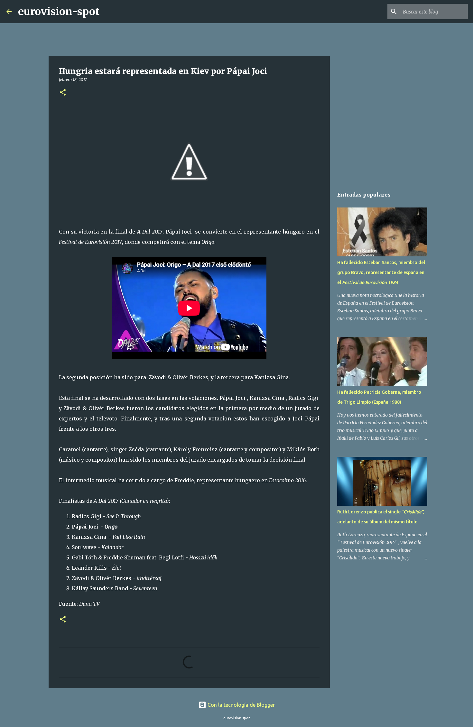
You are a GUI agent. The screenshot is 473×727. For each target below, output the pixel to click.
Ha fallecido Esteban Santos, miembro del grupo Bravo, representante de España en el (381, 272)
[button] (63, 92)
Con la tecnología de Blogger (240, 705)
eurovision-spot (58, 11)
